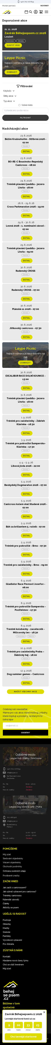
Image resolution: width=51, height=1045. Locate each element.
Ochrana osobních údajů (14, 871)
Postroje (7, 920)
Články (6, 903)
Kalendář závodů (11, 899)
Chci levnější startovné (23, 1036)
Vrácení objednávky (12, 862)
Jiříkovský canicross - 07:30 (25, 328)
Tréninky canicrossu (12, 895)
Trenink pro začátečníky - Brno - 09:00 (25, 565)
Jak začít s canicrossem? (14, 887)
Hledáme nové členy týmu (15, 960)
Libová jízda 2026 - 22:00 (25, 466)
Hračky (6, 928)
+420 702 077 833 (27, 2)
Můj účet (7, 854)
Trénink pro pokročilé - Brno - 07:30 (25, 545)
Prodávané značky (11, 875)
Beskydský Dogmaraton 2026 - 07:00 (25, 485)
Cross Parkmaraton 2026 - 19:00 (25, 206)
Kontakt (6, 956)
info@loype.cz (12, 773)
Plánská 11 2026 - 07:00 (25, 309)
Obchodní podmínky (12, 866)
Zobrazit (12, 72)
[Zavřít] (44, 1012)
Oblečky (7, 924)
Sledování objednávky (13, 858)
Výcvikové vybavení (12, 940)
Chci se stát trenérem (13, 964)
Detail (26, 151)
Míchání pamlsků (8, 6)
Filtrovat (25, 118)
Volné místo (27, 105)
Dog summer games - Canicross (25, 674)
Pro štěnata (8, 944)
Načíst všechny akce (25, 692)
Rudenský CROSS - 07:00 (26, 290)
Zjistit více (13, 45)
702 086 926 (12, 817)
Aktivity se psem (11, 907)
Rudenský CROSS (25, 271)
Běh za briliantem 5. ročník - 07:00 (25, 526)
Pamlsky (7, 936)
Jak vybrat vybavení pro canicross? (19, 891)
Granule (6, 932)
